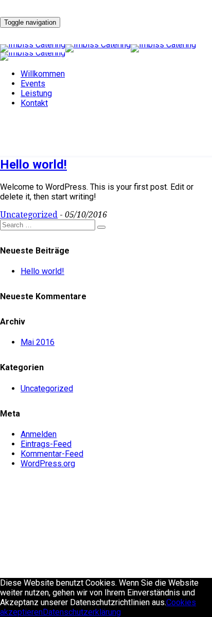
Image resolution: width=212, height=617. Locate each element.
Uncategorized (29, 215)
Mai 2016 (38, 342)
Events (33, 83)
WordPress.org (48, 463)
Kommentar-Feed (52, 454)
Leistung (36, 93)
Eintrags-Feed (46, 444)
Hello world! (33, 164)
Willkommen (43, 74)
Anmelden (39, 434)
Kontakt (34, 103)
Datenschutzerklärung (82, 612)
